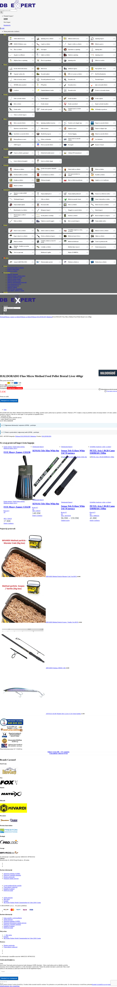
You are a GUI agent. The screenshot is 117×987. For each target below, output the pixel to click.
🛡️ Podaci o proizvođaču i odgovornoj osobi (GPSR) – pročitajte (21, 432)
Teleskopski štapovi (38, 446)
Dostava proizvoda (9, 877)
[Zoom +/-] (0, 981)
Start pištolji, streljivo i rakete (15, 290)
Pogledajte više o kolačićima (11, 986)
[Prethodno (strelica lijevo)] (0, 983)
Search (6, 306)
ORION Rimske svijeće (14, 281)
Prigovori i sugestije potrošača (12, 875)
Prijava (6, 19)
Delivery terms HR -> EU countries (58, 752)
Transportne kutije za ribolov (15, 267)
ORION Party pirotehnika (14, 289)
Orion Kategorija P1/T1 (14, 284)
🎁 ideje (6, 258)
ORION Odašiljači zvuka (14, 277)
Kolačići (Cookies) (9, 889)
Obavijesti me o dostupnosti (9, 400)
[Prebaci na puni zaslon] (2, 981)
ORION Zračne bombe (14, 279)
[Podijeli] (4, 981)
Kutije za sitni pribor (13, 269)
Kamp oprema (8, 446)
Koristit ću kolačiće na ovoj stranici (102, 984)
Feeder (5, 94)
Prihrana (6, 165)
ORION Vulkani (12, 287)
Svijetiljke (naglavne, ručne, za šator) (100, 446)
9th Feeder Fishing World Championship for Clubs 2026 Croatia (22, 902)
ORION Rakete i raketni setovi (16, 276)
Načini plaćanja (8, 897)
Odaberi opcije (65, 520)
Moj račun (7, 899)
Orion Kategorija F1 (13, 285)
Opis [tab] (5, 409)
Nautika (6, 149)
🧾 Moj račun (8, 935)
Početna (2, 317)
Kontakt (6, 901)
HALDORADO (46, 436)
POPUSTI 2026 (8, 890)
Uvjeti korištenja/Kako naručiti (12, 885)
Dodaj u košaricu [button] (9, 523)
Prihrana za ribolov (25, 317)
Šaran (5, 64)
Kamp (5, 225)
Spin (5, 34)
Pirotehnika (7, 272)
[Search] (1, 12)
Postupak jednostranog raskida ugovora (15, 923)
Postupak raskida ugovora (11, 878)
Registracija (7, 25)
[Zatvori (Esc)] (6, 981)
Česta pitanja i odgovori (10, 887)
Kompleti (6, 157)
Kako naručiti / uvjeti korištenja (13, 918)
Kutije (5, 266)
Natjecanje (7, 189)
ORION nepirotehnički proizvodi (17, 282)
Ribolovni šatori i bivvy (10, 448)
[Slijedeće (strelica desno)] (2, 983)
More (5, 119)
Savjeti (5, 292)
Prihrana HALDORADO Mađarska (41, 317)
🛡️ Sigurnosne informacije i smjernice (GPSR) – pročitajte (19, 425)
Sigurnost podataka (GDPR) (12, 873)
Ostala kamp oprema (18, 446)
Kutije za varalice (12, 271)
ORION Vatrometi (12, 274)
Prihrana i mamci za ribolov (12, 317)
